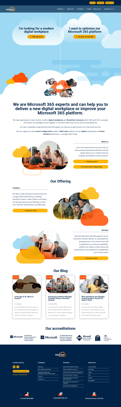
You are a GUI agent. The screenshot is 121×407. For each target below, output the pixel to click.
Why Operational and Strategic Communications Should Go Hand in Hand (93, 298)
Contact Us (108, 9)
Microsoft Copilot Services (70, 367)
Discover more (31, 210)
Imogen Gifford (53, 304)
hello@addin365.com (60, 398)
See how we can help (85, 37)
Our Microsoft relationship (92, 167)
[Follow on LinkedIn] (14, 366)
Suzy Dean (19, 304)
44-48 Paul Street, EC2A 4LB (94, 398)
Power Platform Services (70, 369)
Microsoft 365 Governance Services (71, 382)
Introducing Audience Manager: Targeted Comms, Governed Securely (60, 298)
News (90, 372)
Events (90, 378)
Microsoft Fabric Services (70, 375)
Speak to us (109, 3)
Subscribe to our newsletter (21, 371)
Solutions (60, 9)
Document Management (70, 386)
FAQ (89, 375)
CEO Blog (15, 277)
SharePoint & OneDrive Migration (73, 372)
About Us (70, 9)
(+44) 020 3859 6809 (26, 398)
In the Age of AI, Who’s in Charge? (24, 297)
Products (80, 9)
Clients (89, 9)
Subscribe (100, 3)
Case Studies (92, 367)
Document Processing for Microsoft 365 (70, 378)
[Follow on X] (17, 366)
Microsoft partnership (44, 369)
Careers (92, 3)
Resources (96, 9)
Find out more (37, 37)
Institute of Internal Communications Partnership (46, 373)
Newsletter (91, 380)
